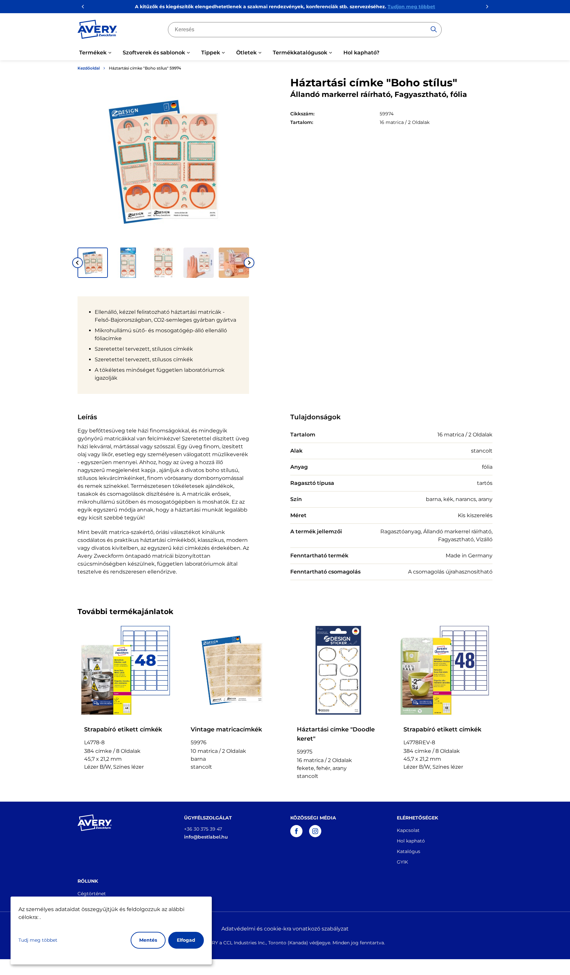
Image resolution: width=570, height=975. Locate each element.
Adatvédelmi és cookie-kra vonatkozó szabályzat (285, 929)
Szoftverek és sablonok (154, 52)
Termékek (93, 52)
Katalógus (408, 851)
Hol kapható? (361, 52)
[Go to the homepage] (97, 31)
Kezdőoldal (89, 68)
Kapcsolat (408, 830)
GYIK (402, 862)
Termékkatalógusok (300, 52)
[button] (93, 263)
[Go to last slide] (77, 262)
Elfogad (186, 940)
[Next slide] (249, 262)
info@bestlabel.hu (206, 837)
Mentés (148, 940)
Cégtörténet (92, 894)
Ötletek (246, 52)
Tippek (210, 52)
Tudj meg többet (37, 940)
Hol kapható (411, 841)
